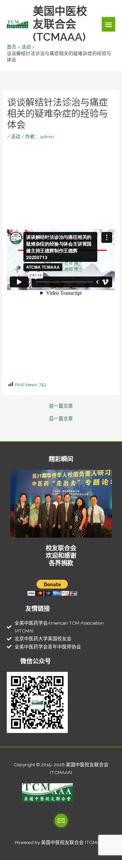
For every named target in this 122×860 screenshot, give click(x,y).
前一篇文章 (61, 406)
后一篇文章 (61, 418)
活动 (15, 136)
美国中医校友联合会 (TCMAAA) (60, 24)
